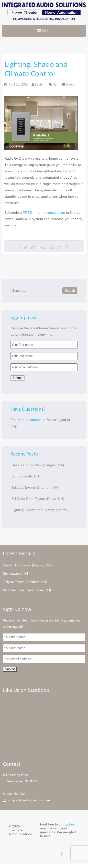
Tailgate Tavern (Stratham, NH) (35, 487)
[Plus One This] (59, 247)
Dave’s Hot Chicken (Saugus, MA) (37, 465)
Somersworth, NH (25, 476)
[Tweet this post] (25, 247)
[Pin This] (67, 247)
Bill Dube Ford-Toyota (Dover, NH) (37, 499)
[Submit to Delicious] (33, 247)
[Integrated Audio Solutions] (44, 21)
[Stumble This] (51, 247)
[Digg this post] (42, 247)
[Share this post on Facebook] (19, 247)
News (70, 84)
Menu (46, 31)
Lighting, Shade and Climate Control (39, 510)
